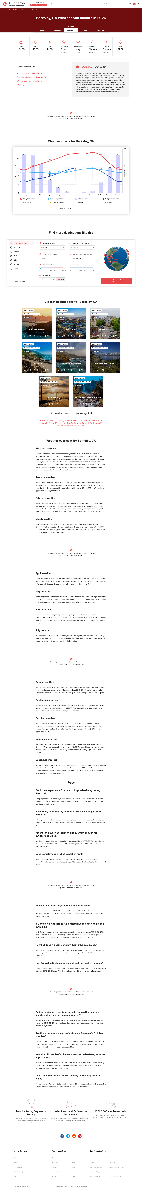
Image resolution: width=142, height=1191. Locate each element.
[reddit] (74, 1136)
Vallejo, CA (52, 421)
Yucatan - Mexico (115, 1158)
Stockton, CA (61, 421)
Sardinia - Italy (94, 1172)
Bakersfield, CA (87, 423)
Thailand (55, 1162)
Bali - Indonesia (95, 1176)
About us (17, 1158)
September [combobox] (74, 247)
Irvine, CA (61, 423)
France (74, 1162)
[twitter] (68, 1136)
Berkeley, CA (36, 10)
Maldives (93, 1158)
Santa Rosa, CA (96, 421)
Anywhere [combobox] (44, 247)
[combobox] (99, 4)
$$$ (62, 279)
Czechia (112, 1172)
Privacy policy (18, 1167)
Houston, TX (97, 423)
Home (6, 10)
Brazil (73, 1158)
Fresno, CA (53, 423)
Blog (15, 1162)
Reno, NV (77, 423)
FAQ (15, 1176)
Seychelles (112, 1162)
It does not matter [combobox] (77, 258)
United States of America (20, 10)
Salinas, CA (69, 423)
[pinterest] (80, 1136)
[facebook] (62, 1136)
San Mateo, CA (85, 421)
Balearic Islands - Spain (116, 1167)
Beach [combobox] (43, 258)
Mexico (74, 1167)
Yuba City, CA (71, 425)
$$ (54, 279)
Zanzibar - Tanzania (115, 1176)
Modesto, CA (43, 423)
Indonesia (55, 1176)
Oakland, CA (43, 421)
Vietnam (74, 1172)
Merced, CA (61, 425)
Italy (53, 1158)
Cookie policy (18, 1172)
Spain (54, 1167)
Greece (74, 1176)
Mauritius (93, 1162)
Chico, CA (80, 425)
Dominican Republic (96, 1167)
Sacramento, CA (73, 421)
